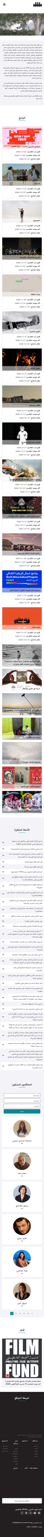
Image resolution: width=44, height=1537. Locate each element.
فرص (16, 1464)
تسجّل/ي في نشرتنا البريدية (22, 1501)
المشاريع (5, 1446)
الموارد (36, 1456)
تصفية (22, 1111)
